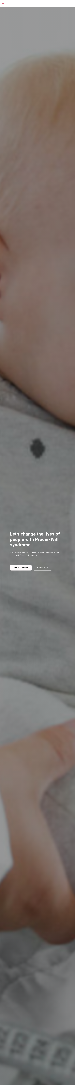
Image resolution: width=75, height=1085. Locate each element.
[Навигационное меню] (3, 4)
